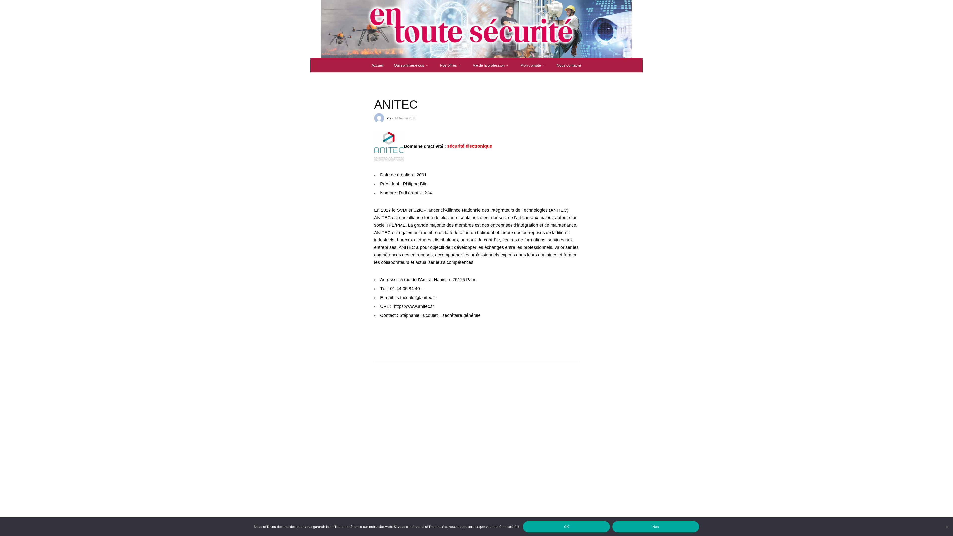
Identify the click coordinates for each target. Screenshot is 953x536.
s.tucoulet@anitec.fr (416, 297)
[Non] (946, 530)
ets (389, 118)
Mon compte (530, 65)
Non (655, 527)
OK (566, 527)
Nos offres (448, 65)
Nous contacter (569, 65)
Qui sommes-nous (409, 65)
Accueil (377, 65)
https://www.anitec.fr (414, 306)
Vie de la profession (489, 65)
